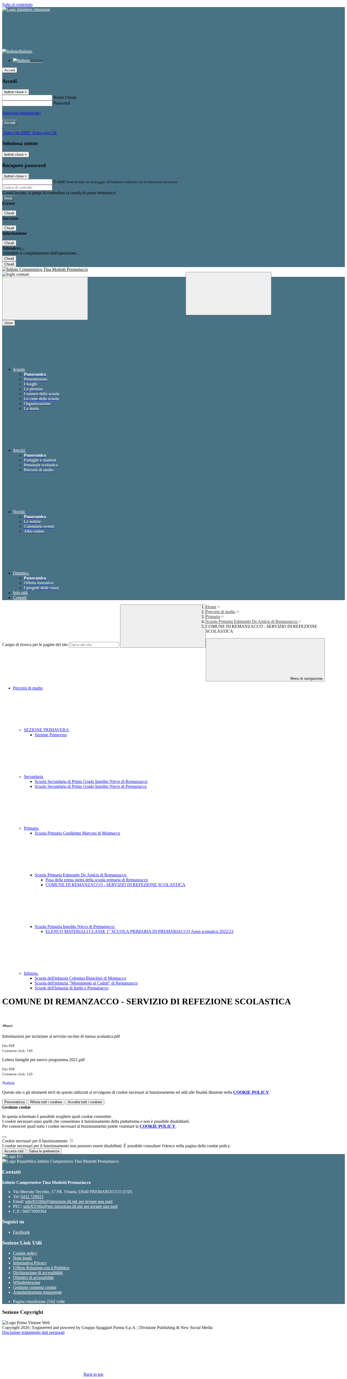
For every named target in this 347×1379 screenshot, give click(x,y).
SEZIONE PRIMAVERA (47, 730)
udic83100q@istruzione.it (69, 1201)
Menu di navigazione (306, 678)
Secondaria (34, 776)
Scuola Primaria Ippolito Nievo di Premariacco (75, 926)
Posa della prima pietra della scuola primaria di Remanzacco (97, 879)
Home (211, 606)
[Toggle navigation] (45, 298)
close (8, 323)
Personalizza (14, 1102)
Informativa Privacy (30, 1263)
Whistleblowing (26, 1282)
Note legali (22, 1258)
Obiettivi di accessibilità (33, 1277)
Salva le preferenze (44, 1151)
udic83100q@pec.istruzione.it (70, 1206)
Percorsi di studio (220, 611)
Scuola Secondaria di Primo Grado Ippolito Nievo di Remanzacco (91, 781)
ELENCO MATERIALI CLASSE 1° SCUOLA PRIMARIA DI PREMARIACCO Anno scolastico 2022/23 (139, 931)
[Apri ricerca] (228, 293)
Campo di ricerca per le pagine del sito (35, 644)
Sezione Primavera (51, 734)
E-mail (59, 181)
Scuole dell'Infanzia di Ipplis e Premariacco (71, 988)
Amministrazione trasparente (37, 1292)
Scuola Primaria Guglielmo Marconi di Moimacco (77, 833)
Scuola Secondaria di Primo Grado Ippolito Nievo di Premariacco (91, 786)
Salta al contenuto (17, 4)
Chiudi (9, 213)
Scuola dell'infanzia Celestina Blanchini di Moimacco (80, 978)
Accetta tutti (85, 1102)
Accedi (9, 70)
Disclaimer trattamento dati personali (33, 1332)
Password (61, 103)
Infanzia (31, 973)
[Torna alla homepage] (173, 269)
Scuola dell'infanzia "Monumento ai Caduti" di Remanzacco (86, 983)
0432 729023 (32, 1196)
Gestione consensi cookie (34, 1287)
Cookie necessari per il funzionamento (35, 1141)
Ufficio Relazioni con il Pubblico (41, 1267)
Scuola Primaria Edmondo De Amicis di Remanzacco (252, 621)
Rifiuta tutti (46, 1102)
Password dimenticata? (21, 113)
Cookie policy (25, 1253)
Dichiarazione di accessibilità (38, 1272)
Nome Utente (64, 97)
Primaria (213, 616)
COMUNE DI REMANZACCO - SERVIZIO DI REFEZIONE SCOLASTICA (115, 884)
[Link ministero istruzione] (26, 9)
